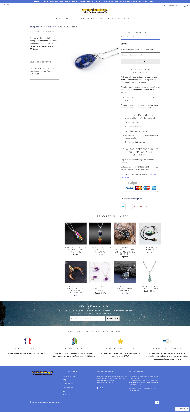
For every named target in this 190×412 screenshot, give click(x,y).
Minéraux (71, 18)
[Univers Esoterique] (95, 11)
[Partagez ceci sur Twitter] (123, 206)
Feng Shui (86, 18)
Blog (130, 18)
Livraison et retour (68, 383)
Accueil (59, 18)
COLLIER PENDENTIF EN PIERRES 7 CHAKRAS (100, 233)
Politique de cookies (69, 395)
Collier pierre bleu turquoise (149, 272)
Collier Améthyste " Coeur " (100, 272)
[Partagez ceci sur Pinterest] (134, 206)
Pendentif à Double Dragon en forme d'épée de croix (125, 233)
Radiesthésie (103, 18)
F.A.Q (64, 380)
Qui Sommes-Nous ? (69, 376)
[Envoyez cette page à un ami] (146, 206)
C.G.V (64, 391)
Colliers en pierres (135, 199)
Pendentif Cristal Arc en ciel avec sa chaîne (75, 233)
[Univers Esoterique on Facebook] (4, 5)
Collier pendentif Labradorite (149, 233)
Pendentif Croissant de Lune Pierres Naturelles (75, 272)
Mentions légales (68, 387)
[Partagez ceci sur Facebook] (129, 206)
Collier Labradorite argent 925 (125, 272)
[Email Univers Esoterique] (8, 5)
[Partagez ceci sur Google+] (140, 206)
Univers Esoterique (41, 402)
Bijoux (119, 18)
